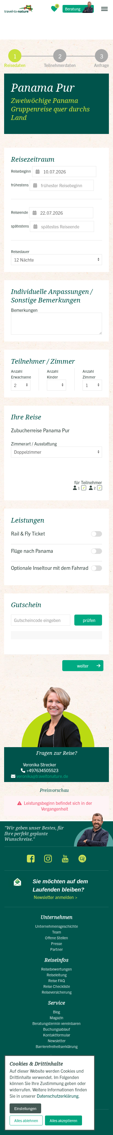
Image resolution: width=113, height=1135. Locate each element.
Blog (56, 1011)
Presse (56, 943)
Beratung (72, 8)
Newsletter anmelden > (55, 897)
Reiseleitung (57, 974)
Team (56, 931)
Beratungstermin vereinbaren (56, 1023)
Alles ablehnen (26, 1120)
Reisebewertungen (56, 968)
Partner (56, 949)
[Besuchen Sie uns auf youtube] (65, 858)
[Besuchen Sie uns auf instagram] (48, 858)
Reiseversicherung (57, 992)
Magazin (56, 1017)
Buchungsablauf (56, 1029)
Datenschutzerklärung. (58, 1095)
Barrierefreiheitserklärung (57, 1046)
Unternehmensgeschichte (56, 926)
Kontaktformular (56, 1034)
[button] (104, 9)
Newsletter (57, 1040)
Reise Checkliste (56, 986)
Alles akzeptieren (63, 1120)
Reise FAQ (56, 980)
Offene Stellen (56, 937)
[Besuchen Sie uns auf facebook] (31, 858)
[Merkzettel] (54, 9)
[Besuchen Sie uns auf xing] (82, 858)
